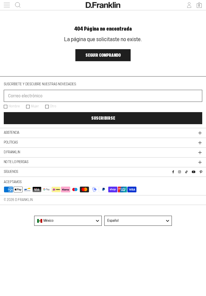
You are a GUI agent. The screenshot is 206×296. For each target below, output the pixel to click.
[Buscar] (16, 5)
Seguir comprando (103, 55)
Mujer (35, 106)
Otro (53, 106)
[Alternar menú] (7, 5)
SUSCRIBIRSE (103, 118)
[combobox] (68, 221)
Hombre (14, 106)
